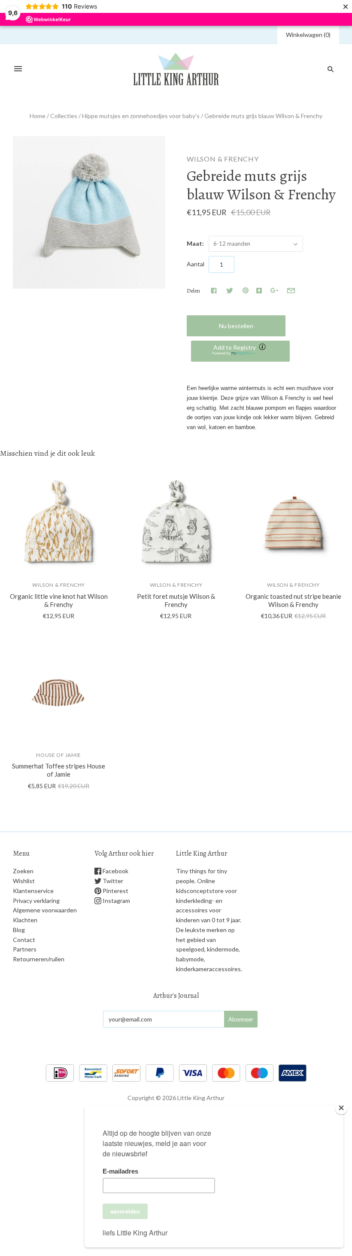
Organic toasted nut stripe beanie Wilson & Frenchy (293, 600)
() (308, 34)
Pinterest (114, 890)
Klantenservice (33, 890)
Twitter (112, 880)
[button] (240, 351)
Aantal (195, 264)
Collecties (63, 115)
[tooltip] (263, 347)
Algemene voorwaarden (45, 910)
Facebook (114, 871)
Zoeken (23, 871)
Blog (19, 929)
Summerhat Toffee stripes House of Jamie (58, 770)
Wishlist (24, 880)
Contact (24, 939)
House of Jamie (58, 755)
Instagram (115, 900)
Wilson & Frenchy (223, 159)
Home (38, 115)
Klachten (25, 920)
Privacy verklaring (36, 900)
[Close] (341, 1107)
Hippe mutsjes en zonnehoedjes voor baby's (141, 115)
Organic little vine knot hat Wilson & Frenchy (59, 600)
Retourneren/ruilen (38, 959)
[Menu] (18, 69)
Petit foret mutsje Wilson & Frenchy (176, 600)
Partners (24, 949)
